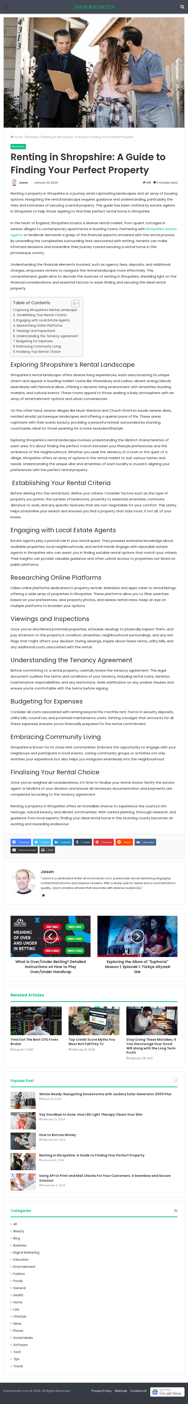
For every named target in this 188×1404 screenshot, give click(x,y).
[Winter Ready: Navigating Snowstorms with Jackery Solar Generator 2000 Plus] (23, 1100)
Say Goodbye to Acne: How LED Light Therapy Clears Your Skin (90, 1114)
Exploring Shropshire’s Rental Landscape (46, 310)
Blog (16, 1238)
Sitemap (121, 1391)
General (19, 1288)
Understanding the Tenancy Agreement (47, 336)
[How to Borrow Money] (23, 1141)
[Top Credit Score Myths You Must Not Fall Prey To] (94, 1021)
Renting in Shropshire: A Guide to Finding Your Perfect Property (91, 1155)
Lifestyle (19, 1316)
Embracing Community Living (38, 346)
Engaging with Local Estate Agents (43, 320)
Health (18, 1295)
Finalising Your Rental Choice (38, 352)
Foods (18, 1281)
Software (20, 1345)
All (15, 1224)
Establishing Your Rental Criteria (41, 315)
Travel (18, 1366)
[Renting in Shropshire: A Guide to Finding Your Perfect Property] (23, 1161)
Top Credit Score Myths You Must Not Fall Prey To (92, 1041)
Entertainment (24, 1267)
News (17, 1323)
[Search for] (182, 8)
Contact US (138, 1391)
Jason (23, 183)
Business (32, 137)
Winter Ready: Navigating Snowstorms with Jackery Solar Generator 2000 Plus (105, 1094)
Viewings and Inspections (35, 331)
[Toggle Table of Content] (73, 303)
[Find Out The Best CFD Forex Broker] (36, 1021)
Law (16, 1309)
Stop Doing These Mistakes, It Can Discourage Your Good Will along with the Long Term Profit (151, 1046)
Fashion (19, 1274)
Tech (17, 1352)
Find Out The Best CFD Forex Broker (34, 1041)
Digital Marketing (26, 1252)
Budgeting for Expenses (34, 341)
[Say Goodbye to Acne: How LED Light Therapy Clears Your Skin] (23, 1120)
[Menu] (5, 8)
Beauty (18, 1231)
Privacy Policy (101, 1391)
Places (18, 1331)
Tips (16, 1359)
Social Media (23, 1338)
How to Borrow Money (57, 1135)
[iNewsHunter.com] (94, 7)
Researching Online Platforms (39, 325)
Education (21, 1260)
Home (18, 137)
